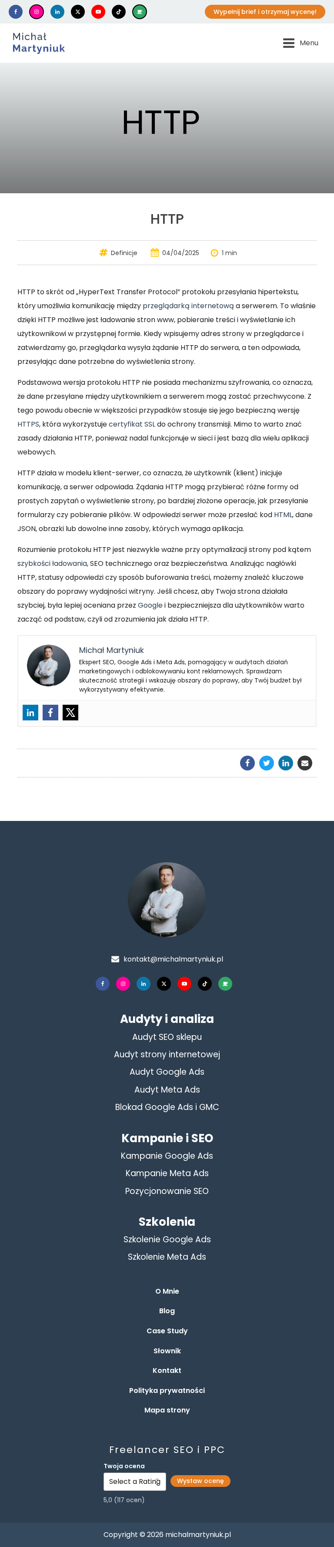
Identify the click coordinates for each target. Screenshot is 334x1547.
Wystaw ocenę (200, 1480)
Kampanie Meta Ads (167, 1173)
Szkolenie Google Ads (167, 1239)
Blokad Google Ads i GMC (167, 1107)
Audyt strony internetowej (167, 1054)
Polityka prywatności (167, 1391)
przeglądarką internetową (188, 306)
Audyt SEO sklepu (167, 1037)
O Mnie (167, 1291)
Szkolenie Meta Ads (167, 1257)
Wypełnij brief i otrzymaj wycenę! (265, 11)
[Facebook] (50, 712)
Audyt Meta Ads (167, 1090)
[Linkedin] (30, 712)
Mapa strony (167, 1410)
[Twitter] (70, 712)
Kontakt (167, 1370)
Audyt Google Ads (167, 1072)
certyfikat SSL (132, 424)
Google (150, 605)
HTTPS (28, 424)
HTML (283, 515)
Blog (167, 1311)
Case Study (167, 1331)
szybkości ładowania (52, 563)
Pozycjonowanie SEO (167, 1191)
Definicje (124, 253)
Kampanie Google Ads (167, 1156)
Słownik (167, 1351)
